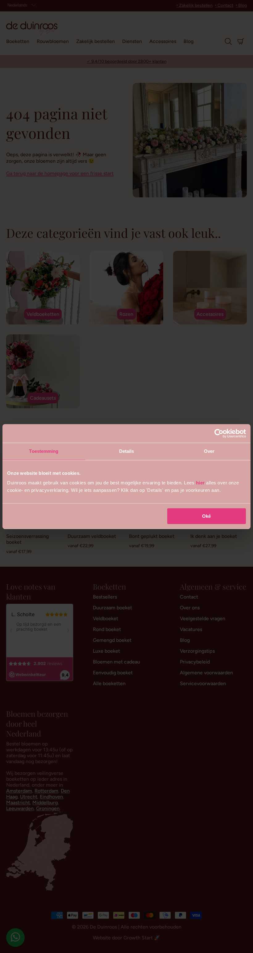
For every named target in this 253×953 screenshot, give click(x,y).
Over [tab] (209, 451)
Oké (206, 516)
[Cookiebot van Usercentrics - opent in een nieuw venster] (219, 433)
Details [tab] (126, 451)
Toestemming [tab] (43, 451)
